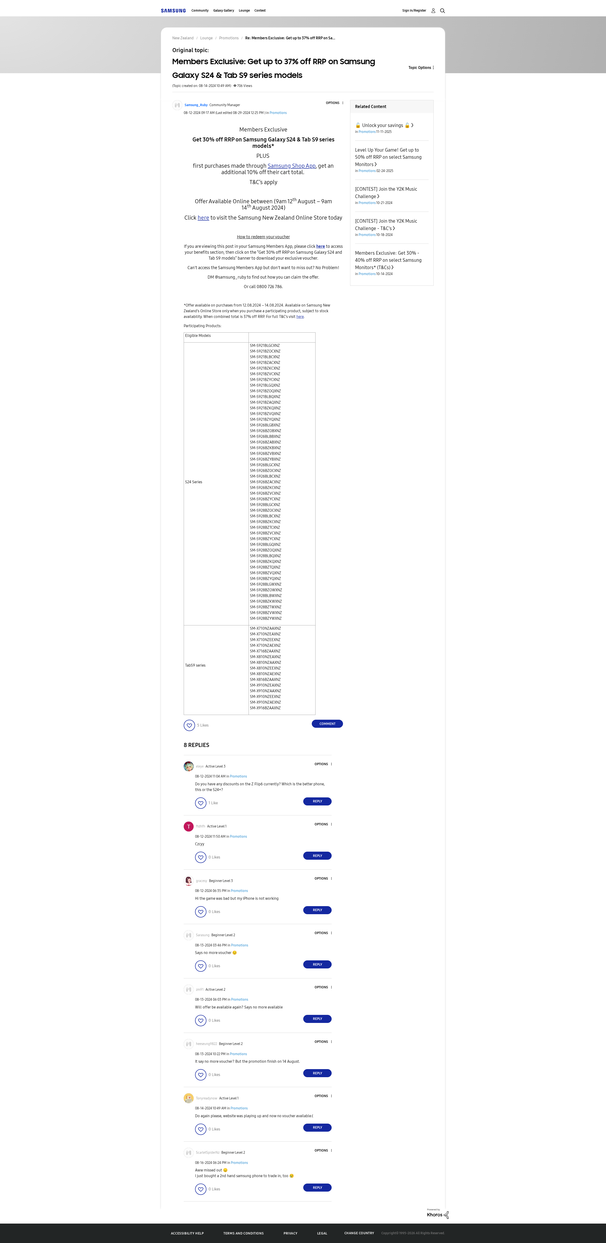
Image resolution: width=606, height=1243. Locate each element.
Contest (260, 11)
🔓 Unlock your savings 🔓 (382, 125)
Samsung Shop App (292, 166)
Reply (317, 801)
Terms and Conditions (243, 1233)
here (300, 316)
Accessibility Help (187, 1233)
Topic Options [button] (420, 67)
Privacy (290, 1233)
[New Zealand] (173, 10)
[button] (335, 103)
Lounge (244, 11)
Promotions (278, 113)
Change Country (359, 1233)
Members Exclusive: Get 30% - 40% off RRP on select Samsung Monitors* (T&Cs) (388, 260)
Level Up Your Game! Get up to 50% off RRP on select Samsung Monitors (388, 157)
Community (200, 11)
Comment (327, 724)
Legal (322, 1233)
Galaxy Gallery (223, 11)
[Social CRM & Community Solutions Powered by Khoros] (438, 1213)
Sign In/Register (414, 11)
